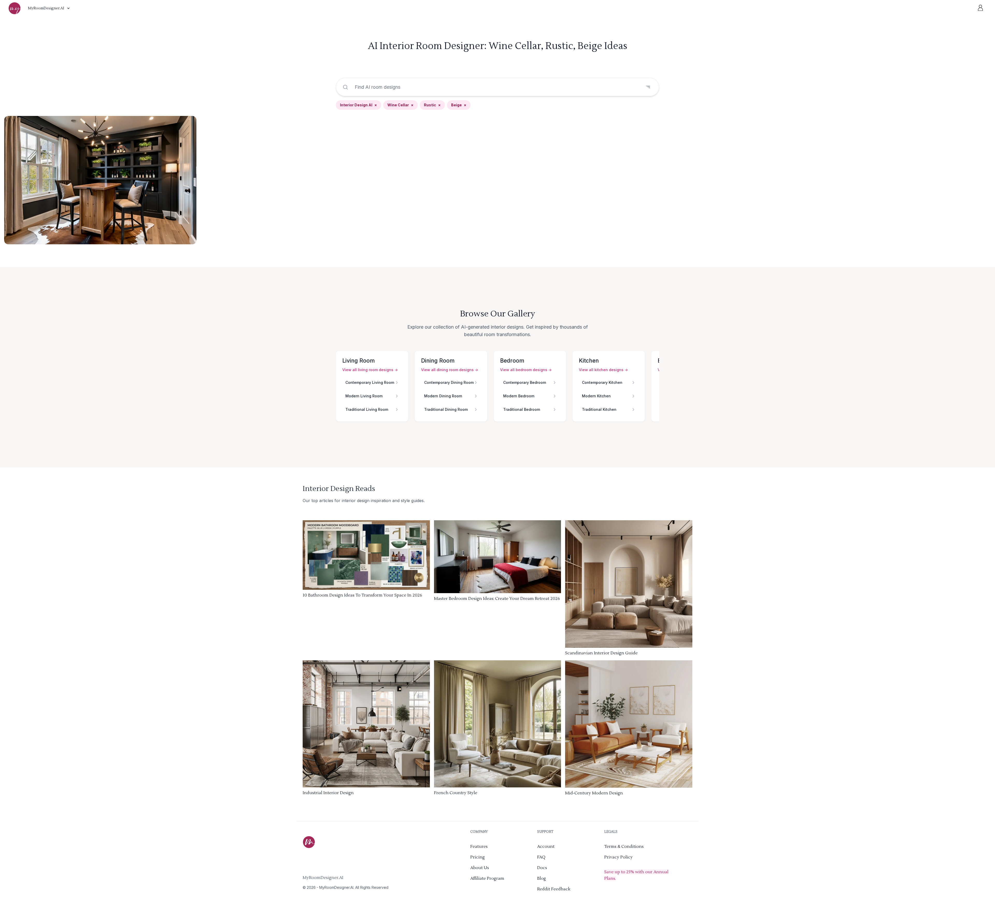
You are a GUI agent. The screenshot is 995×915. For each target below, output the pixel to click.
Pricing (477, 857)
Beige (458, 105)
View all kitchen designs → (603, 370)
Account (546, 846)
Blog (541, 878)
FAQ (541, 857)
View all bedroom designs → (526, 370)
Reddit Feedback (553, 889)
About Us (479, 867)
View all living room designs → (370, 370)
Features (479, 846)
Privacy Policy (618, 857)
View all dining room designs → (449, 370)
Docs (542, 867)
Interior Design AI (358, 105)
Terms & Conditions (624, 846)
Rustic (432, 105)
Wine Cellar (400, 105)
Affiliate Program (487, 878)
